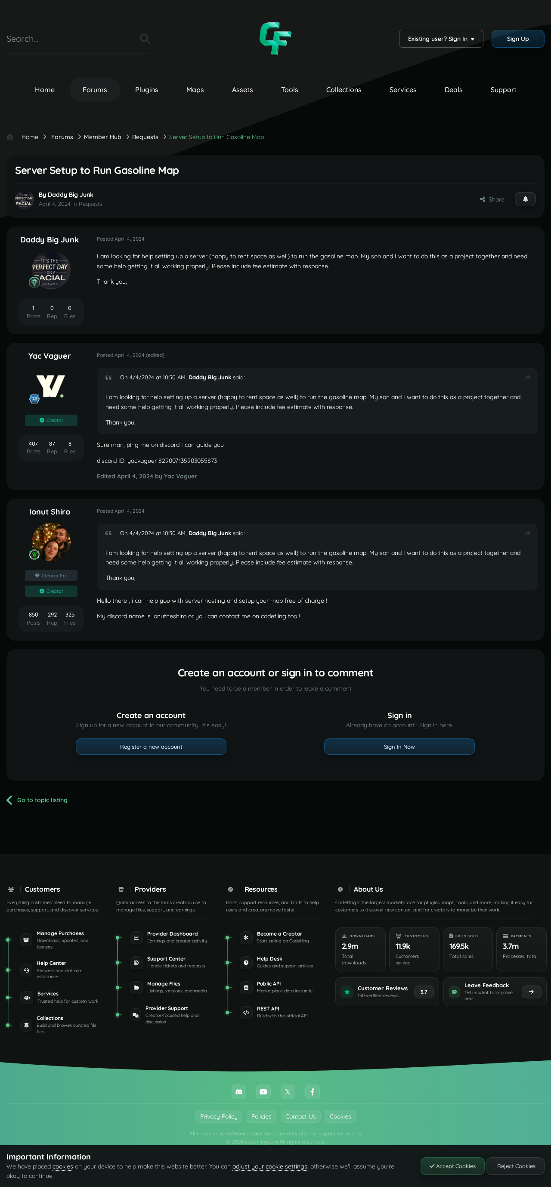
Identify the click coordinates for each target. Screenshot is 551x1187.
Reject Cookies (515, 1165)
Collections (344, 89)
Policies (261, 1116)
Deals (454, 89)
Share (495, 199)
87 (52, 443)
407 (33, 443)
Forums (95, 89)
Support (504, 89)
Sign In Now (399, 746)
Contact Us (300, 1116)
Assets (242, 89)
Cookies (340, 1116)
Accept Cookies (455, 1165)
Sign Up (518, 39)
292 (52, 614)
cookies (63, 1166)
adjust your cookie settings (269, 1166)
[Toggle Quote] (111, 377)
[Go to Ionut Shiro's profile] (51, 542)
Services (403, 89)
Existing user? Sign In (439, 39)
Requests (90, 203)
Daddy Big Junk (70, 194)
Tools (289, 89)
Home (45, 89)
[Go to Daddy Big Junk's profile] (24, 199)
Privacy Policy (219, 1116)
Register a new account (151, 746)
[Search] (145, 39)
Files (122, 38)
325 (69, 614)
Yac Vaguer (49, 356)
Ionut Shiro (49, 512)
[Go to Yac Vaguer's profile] (51, 386)
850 (33, 614)
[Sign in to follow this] (525, 199)
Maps (195, 89)
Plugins (146, 89)
